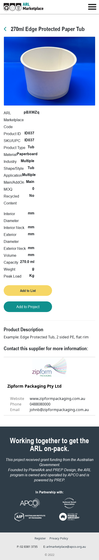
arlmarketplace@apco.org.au (66, 547)
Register (40, 538)
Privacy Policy (59, 538)
